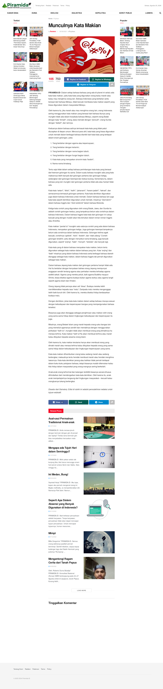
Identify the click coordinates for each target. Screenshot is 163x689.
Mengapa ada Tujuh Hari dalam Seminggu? (62, 449)
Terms (62, 5)
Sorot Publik (125, 13)
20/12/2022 (53, 511)
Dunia (34, 13)
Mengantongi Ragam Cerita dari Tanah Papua (62, 560)
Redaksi (48, 5)
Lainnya (149, 13)
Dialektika (77, 13)
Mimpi (52, 533)
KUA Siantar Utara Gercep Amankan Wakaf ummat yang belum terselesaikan (19, 67)
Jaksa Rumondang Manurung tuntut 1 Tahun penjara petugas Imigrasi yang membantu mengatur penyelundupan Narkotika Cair (126, 105)
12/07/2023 (53, 426)
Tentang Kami (39, 5)
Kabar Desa (12, 13)
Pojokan (56, 18)
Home (50, 18)
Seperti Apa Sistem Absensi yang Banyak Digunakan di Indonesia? (63, 503)
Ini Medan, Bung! (58, 474)
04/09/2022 (53, 566)
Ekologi (54, 13)
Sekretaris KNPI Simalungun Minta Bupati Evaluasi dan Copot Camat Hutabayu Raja (19, 97)
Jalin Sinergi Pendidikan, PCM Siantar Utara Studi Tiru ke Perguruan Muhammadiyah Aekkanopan (35, 44)
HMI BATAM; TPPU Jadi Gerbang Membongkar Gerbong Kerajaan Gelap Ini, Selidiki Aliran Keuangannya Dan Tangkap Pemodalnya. (35, 100)
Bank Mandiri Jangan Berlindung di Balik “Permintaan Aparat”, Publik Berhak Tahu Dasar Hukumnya (20, 43)
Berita (18, 34)
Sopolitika (100, 13)
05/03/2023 (53, 478)
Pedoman (56, 5)
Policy (68, 5)
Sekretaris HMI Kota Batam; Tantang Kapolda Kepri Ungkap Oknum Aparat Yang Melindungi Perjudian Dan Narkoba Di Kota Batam (126, 46)
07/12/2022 (53, 537)
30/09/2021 (63, 31)
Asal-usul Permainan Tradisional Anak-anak (61, 420)
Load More (81, 590)
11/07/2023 (53, 455)
